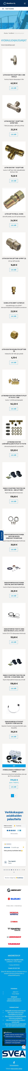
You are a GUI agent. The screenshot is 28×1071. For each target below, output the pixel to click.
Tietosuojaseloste (14, 1065)
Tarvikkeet (11, 33)
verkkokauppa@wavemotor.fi (14, 1000)
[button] (1, 535)
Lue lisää (13, 88)
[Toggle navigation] (25, 3)
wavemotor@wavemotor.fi (14, 999)
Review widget (9, 877)
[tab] (4, 870)
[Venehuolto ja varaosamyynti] (9, 3)
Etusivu (6, 33)
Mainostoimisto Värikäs (16, 1068)
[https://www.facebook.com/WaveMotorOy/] (14, 1062)
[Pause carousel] (14, 872)
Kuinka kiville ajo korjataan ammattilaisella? (15, 1010)
